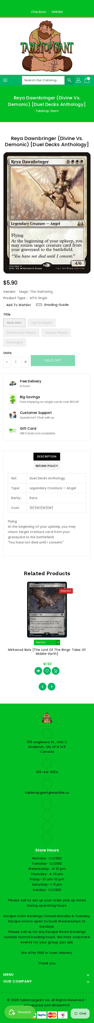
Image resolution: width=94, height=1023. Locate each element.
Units (7, 352)
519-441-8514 (47, 772)
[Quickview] (38, 671)
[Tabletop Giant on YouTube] (59, 5)
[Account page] (78, 80)
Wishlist (57, 12)
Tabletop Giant (47, 111)
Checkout (38, 12)
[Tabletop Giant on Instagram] (51, 5)
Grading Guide (56, 304)
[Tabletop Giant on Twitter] (43, 5)
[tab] (46, 457)
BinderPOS (61, 1005)
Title (7, 314)
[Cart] (87, 80)
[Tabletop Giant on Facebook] (34, 5)
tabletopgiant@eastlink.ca (47, 792)
